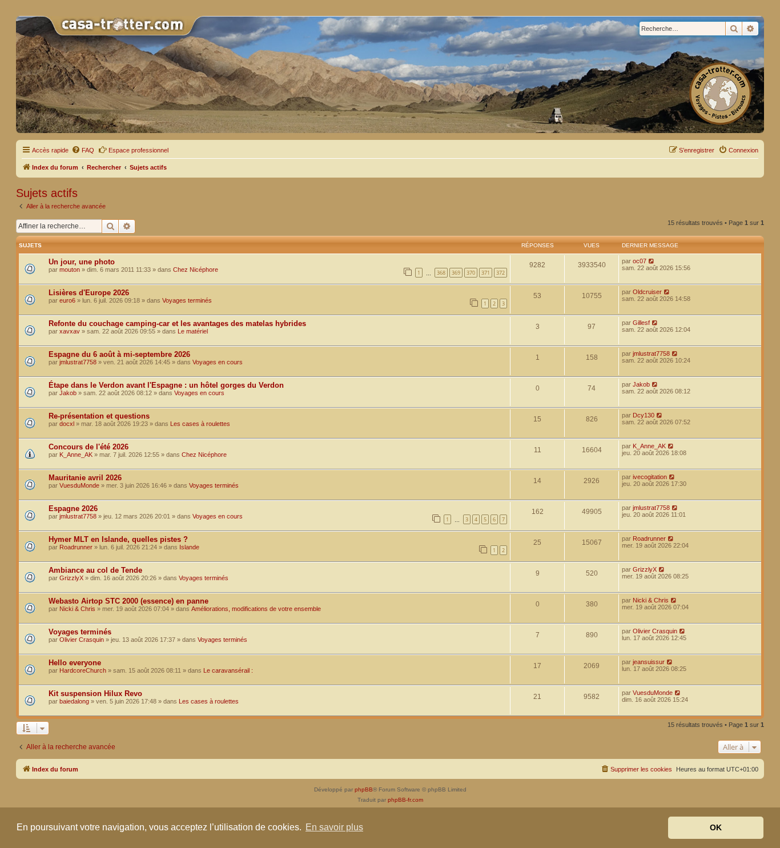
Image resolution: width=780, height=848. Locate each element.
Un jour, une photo (82, 262)
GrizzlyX (71, 577)
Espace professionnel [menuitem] (138, 150)
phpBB (364, 789)
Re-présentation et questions (99, 416)
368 (441, 272)
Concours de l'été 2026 (88, 447)
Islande (189, 547)
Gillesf (641, 322)
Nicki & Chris (77, 608)
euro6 (67, 300)
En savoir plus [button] (334, 827)
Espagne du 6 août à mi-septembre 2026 (119, 354)
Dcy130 (643, 415)
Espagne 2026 (73, 508)
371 (485, 272)
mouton (69, 269)
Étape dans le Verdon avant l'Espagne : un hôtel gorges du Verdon (166, 385)
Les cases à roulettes (200, 423)
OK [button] (716, 827)
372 (500, 272)
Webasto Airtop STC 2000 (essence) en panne (128, 601)
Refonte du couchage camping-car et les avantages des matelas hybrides (177, 323)
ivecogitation (650, 476)
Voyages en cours (217, 362)
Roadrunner (76, 547)
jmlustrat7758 (78, 362)
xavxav (69, 331)
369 (456, 272)
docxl (66, 423)
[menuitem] (82, 150)
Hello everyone (75, 662)
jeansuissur (649, 661)
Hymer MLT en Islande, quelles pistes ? (118, 539)
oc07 (639, 261)
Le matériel (193, 331)
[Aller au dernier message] (652, 261)
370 (471, 272)
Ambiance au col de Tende (95, 570)
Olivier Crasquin (81, 639)
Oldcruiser (647, 291)
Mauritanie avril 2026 (85, 477)
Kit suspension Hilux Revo (95, 693)
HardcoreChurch (82, 670)
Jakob (68, 392)
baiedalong (74, 701)
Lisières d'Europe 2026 (89, 292)
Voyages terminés (187, 300)
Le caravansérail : (228, 670)
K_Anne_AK (76, 454)
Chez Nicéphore (195, 269)
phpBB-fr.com (405, 800)
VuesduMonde (79, 485)
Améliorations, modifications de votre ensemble (256, 608)
